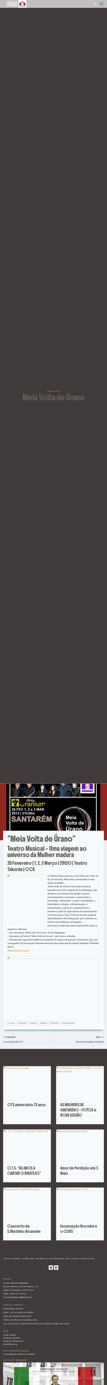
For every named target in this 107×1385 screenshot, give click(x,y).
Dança (33, 1023)
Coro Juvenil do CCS (13, 1039)
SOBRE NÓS (28, 1259)
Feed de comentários (13, 1341)
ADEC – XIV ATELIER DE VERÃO (18, 1312)
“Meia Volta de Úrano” (18, 950)
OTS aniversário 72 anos (26, 1104)
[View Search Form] (95, 4)
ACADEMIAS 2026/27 (13, 1309)
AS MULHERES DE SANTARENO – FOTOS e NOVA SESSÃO (78, 1110)
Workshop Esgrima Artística (90, 1039)
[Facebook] (56, 1267)
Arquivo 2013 (53, 391)
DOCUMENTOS (56, 1259)
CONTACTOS (87, 1259)
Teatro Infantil (68, 1023)
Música (43, 1023)
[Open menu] (101, 4)
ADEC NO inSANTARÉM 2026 (17, 1316)
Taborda (54, 1023)
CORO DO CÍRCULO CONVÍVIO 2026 (20, 1320)
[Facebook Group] (51, 1267)
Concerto (22, 1023)
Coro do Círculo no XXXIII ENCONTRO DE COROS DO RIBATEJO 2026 (36, 1324)
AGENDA (16, 1259)
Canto (11, 1023)
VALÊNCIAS (42, 1259)
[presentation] (27, 1082)
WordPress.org (10, 1344)
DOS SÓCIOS (72, 1259)
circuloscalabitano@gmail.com (17, 1297)
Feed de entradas (11, 1338)
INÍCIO (7, 1259)
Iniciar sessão (9, 1335)
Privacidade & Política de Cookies (19, 1354)
